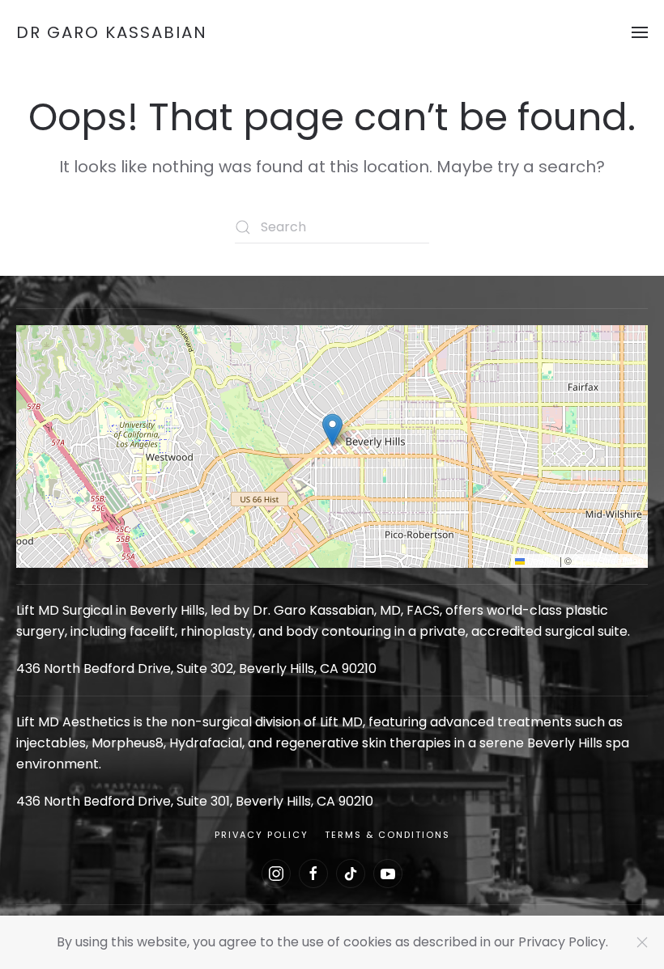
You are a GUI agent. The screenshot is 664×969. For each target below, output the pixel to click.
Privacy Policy (262, 834)
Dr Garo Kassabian (111, 32)
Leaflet (541, 560)
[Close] (642, 942)
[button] (640, 32)
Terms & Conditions (387, 834)
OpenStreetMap (609, 560)
